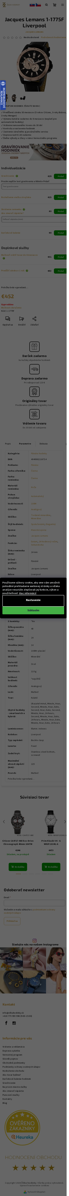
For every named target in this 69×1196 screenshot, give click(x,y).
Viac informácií (27, 593)
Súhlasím (33, 610)
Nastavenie (33, 600)
